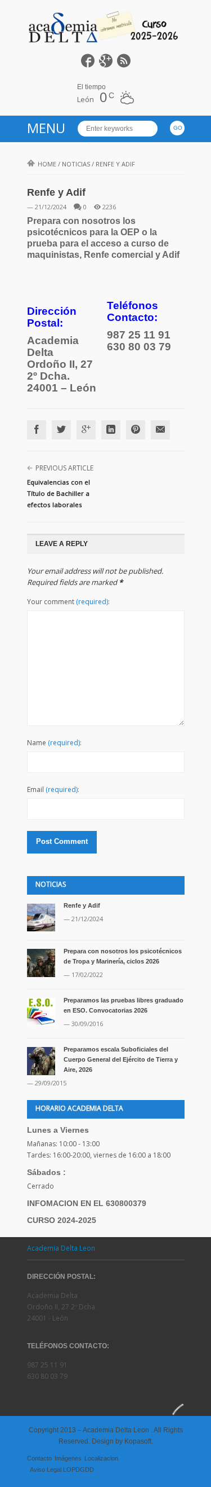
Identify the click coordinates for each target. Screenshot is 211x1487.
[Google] (86, 429)
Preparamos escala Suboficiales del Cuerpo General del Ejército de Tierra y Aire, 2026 (121, 1059)
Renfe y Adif (82, 905)
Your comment (68, 601)
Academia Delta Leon (61, 1248)
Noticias (76, 164)
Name (54, 742)
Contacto (39, 1458)
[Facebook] (36, 429)
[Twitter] (61, 429)
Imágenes (68, 1458)
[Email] (160, 429)
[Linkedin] (110, 429)
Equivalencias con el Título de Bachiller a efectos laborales (58, 493)
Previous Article (64, 468)
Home (47, 164)
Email (53, 789)
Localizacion (101, 1458)
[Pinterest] (135, 429)
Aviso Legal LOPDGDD (62, 1469)
